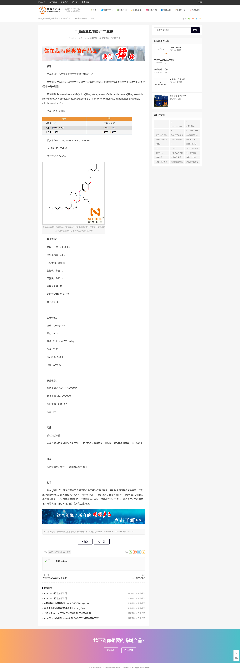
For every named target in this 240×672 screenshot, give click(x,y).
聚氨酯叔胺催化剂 (192, 162)
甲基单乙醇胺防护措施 (164, 60)
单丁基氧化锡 (191, 153)
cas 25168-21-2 (138, 578)
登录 (200, 2)
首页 (94, 10)
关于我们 (53, 2)
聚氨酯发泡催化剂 (177, 162)
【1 (157, 149)
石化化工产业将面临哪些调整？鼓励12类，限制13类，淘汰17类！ (162, 162)
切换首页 (41, 2)
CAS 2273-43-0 (177, 135)
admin (74, 38)
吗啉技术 (152, 10)
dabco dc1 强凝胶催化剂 (55, 598)
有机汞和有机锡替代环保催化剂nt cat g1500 (64, 608)
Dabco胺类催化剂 (177, 140)
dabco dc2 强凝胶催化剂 (55, 593)
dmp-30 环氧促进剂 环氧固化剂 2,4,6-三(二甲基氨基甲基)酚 (71, 618)
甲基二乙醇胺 (191, 157)
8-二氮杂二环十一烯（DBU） (192, 131)
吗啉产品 (107, 10)
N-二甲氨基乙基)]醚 (191, 144)
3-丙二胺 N (190, 126)
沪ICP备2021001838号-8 (141, 667)
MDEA (158, 144)
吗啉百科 (167, 10)
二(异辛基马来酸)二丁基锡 (59, 552)
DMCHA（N (191, 140)
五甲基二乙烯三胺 (177, 79)
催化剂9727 (160, 153)
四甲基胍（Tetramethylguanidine (161, 157)
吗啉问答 (196, 10)
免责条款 (85, 2)
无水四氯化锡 (176, 157)
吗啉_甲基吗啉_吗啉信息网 (49, 18)
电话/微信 (128, 650)
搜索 (195, 30)
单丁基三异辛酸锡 (177, 153)
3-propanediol (176, 126)
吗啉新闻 (137, 10)
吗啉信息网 (99, 667)
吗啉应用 (122, 10)
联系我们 (64, 2)
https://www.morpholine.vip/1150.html (118, 532)
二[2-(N (173, 149)
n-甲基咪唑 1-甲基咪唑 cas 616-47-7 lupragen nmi (67, 603)
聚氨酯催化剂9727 (178, 96)
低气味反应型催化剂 (192, 149)
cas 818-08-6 (175, 47)
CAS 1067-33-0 (161, 135)
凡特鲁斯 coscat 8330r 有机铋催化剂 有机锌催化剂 (67, 613)
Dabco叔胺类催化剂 (161, 140)
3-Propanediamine (161, 126)
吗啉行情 (181, 10)
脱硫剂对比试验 (161, 69)
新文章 (75, 2)
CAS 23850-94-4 (192, 135)
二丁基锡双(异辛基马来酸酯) (54, 578)
